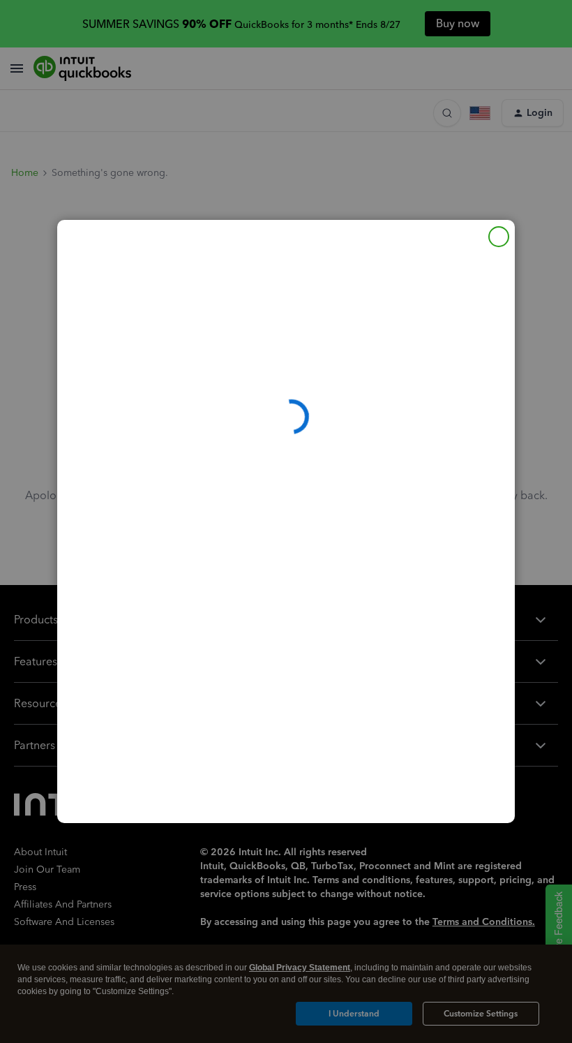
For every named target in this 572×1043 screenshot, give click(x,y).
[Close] (499, 237)
